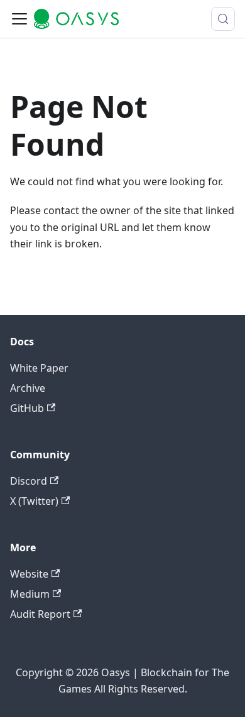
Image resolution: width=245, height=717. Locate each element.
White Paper (39, 368)
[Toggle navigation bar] (19, 18)
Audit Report (40, 614)
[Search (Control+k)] (223, 19)
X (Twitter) (34, 501)
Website (29, 574)
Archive (27, 388)
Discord (28, 481)
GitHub (27, 408)
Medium (30, 594)
